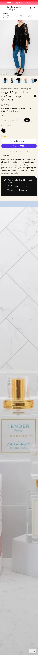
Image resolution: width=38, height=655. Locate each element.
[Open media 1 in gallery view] (5, 80)
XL (13, 120)
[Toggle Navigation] (3, 8)
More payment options (19, 151)
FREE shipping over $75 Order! (19, 2)
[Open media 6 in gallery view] (33, 80)
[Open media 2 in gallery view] (12, 80)
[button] (30, 8)
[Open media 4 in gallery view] (26, 80)
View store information (17, 190)
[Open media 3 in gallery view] (19, 80)
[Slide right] (35, 80)
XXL (5, 120)
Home (4, 14)
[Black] (3, 131)
